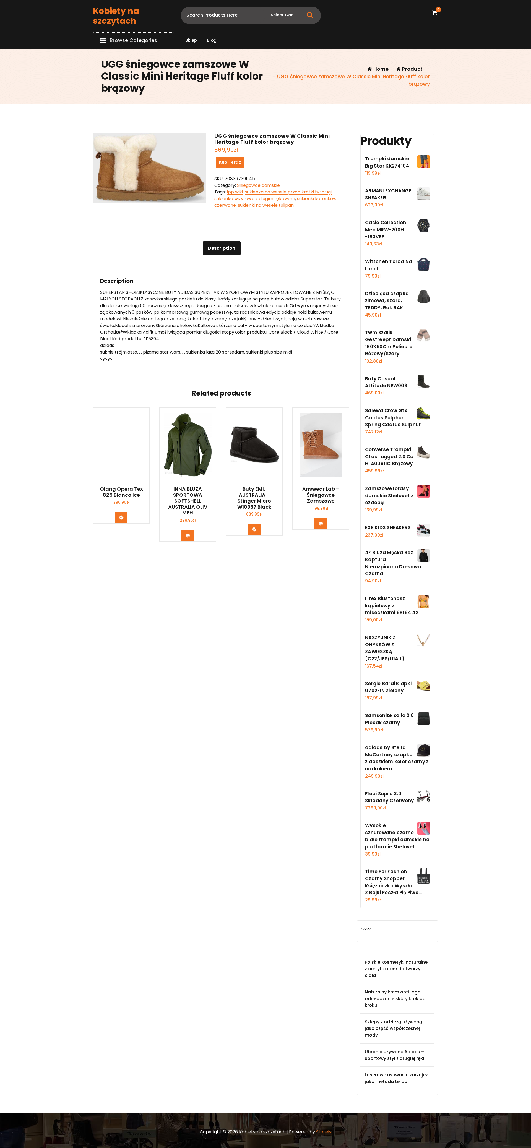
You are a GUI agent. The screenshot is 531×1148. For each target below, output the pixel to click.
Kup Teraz (230, 162)
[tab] (222, 248)
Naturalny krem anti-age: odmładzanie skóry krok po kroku (395, 998)
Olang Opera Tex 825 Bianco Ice (121, 492)
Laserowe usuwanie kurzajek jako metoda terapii (396, 1078)
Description (221, 248)
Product (412, 69)
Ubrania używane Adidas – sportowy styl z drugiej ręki (394, 1054)
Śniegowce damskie (258, 185)
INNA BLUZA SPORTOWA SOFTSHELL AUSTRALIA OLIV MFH (187, 501)
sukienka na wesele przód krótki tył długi (288, 192)
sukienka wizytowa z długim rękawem (254, 198)
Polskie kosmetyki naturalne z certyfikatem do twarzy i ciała (396, 969)
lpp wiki (235, 192)
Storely (324, 1132)
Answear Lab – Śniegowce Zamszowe (320, 495)
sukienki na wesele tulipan (266, 205)
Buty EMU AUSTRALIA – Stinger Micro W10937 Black (254, 498)
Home (380, 69)
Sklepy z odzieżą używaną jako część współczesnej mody (393, 1028)
